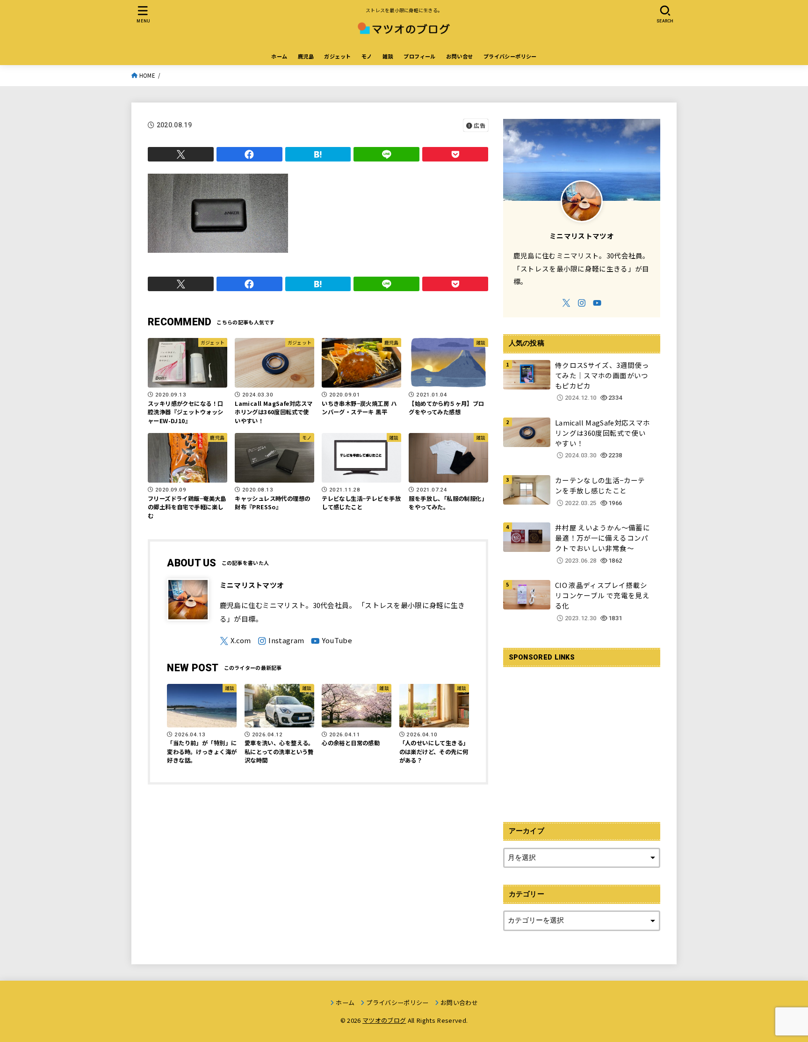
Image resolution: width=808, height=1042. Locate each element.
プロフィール (419, 56)
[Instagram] (281, 641)
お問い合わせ (459, 1002)
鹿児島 (306, 56)
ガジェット (337, 56)
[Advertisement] (581, 739)
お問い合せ (459, 56)
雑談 (387, 56)
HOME (147, 75)
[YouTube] (331, 641)
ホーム (279, 56)
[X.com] (235, 641)
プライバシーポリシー (510, 56)
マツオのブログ (384, 1020)
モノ (366, 56)
